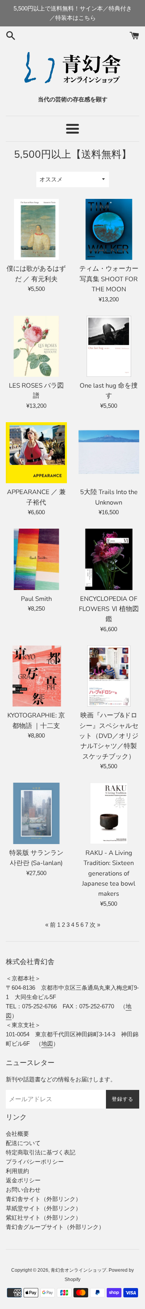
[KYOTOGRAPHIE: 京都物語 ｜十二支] (36, 676)
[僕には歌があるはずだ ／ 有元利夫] (36, 229)
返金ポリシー (23, 1180)
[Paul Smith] (36, 559)
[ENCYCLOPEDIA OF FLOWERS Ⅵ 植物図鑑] (109, 559)
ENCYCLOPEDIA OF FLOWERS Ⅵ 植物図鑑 (109, 609)
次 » (95, 924)
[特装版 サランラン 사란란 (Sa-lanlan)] (36, 813)
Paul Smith (36, 598)
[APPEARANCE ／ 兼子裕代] (36, 453)
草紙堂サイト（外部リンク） (43, 1208)
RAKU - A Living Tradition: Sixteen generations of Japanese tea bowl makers (108, 873)
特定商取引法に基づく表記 (40, 1152)
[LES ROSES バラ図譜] (36, 346)
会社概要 (17, 1133)
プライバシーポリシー (35, 1161)
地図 (47, 1043)
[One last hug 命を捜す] (109, 346)
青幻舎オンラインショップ (78, 1270)
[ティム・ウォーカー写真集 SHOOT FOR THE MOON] (109, 229)
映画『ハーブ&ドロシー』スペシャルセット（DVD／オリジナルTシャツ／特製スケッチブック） (108, 736)
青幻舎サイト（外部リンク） (43, 1199)
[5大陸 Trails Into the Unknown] (109, 453)
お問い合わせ (23, 1189)
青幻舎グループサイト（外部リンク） (55, 1227)
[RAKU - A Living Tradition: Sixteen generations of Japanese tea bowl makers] (109, 813)
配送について (23, 1143)
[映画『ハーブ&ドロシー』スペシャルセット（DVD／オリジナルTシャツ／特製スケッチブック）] (109, 676)
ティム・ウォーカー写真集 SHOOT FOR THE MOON (108, 279)
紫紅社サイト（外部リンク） (43, 1217)
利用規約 (17, 1171)
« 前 (50, 924)
